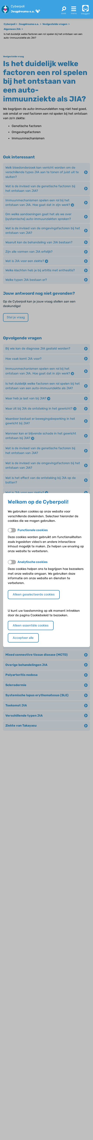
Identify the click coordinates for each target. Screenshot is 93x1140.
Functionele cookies (33, 530)
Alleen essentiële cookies (30, 625)
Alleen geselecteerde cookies (34, 594)
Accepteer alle (23, 638)
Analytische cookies (33, 562)
